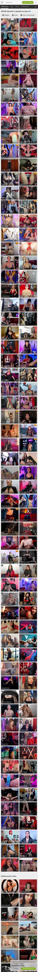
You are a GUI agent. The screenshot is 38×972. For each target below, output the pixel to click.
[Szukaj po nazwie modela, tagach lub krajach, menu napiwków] (35, 7)
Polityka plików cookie (18, 965)
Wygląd (7, 15)
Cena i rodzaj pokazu (28, 15)
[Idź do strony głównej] (11, 2)
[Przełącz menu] (2, 2)
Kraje (16, 15)
